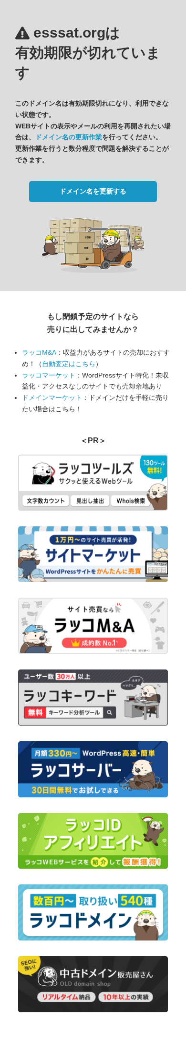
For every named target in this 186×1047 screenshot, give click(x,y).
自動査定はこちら (68, 364)
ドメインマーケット (52, 397)
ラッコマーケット (48, 375)
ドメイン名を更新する (93, 191)
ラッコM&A (39, 352)
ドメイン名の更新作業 (68, 137)
